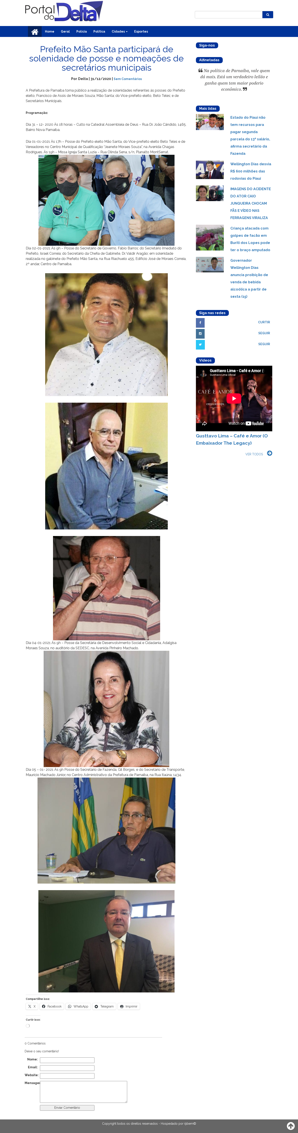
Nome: (32, 1059)
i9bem (188, 1123)
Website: (31, 1075)
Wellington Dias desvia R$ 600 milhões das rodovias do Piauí (250, 171)
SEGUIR (264, 333)
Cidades (118, 31)
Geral (65, 31)
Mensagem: (31, 1083)
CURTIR (264, 322)
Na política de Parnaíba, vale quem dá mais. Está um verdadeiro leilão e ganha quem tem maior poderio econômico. (235, 80)
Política (99, 31)
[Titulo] (210, 122)
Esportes (141, 31)
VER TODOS (254, 454)
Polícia (81, 31)
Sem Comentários (128, 79)
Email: (33, 1067)
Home (49, 31)
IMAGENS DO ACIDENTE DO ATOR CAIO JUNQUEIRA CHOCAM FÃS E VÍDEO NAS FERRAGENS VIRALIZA (250, 203)
